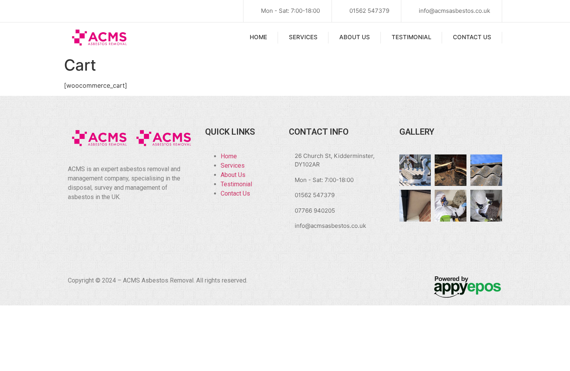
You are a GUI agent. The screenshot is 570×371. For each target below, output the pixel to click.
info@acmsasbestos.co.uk (454, 10)
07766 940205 (315, 210)
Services (303, 37)
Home (258, 37)
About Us (354, 37)
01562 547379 (369, 10)
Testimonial (411, 37)
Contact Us (472, 37)
